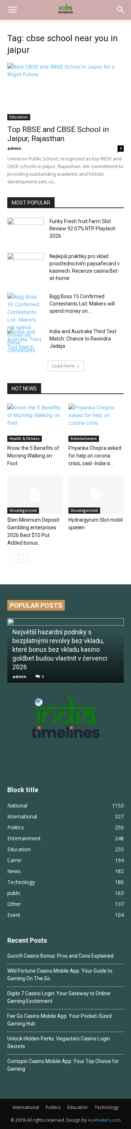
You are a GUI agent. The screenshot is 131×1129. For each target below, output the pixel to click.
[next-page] (23, 558)
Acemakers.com (104, 1120)
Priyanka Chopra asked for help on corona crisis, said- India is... (94, 455)
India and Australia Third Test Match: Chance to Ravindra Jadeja (82, 338)
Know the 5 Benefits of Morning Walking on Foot (33, 455)
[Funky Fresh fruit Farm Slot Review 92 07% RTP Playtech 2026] (25, 230)
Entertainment (84, 438)
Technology (107, 1107)
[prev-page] (11, 558)
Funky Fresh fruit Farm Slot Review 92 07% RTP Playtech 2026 (82, 228)
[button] (12, 10)
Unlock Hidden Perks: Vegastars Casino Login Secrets (58, 1042)
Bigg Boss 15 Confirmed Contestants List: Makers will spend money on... (82, 303)
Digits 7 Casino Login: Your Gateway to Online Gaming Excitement (58, 997)
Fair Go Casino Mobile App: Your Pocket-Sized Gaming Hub (59, 1020)
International (26, 1107)
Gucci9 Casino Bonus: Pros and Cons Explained (60, 956)
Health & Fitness (24, 438)
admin (14, 148)
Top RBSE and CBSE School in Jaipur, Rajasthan (58, 134)
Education (18, 117)
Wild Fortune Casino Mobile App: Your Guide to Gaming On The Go (59, 974)
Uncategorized (23, 510)
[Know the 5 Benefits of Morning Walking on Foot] (35, 423)
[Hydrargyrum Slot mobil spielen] (96, 494)
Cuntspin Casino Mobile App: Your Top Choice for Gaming (63, 1065)
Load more (63, 366)
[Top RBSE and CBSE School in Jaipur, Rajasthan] (65, 91)
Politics (53, 1107)
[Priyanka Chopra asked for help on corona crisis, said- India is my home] (96, 423)
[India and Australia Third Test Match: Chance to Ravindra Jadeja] (25, 340)
